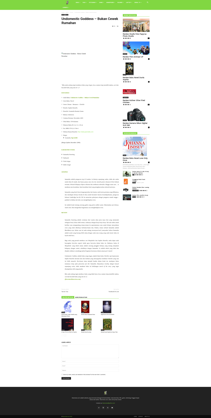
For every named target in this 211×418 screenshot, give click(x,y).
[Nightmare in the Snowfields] (110, 307)
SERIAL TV (137, 2)
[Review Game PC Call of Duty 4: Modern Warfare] (127, 174)
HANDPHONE (110, 2)
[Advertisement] (90, 40)
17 (148, 38)
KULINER (119, 2)
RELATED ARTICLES (67, 297)
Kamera (124, 120)
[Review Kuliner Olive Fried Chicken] (136, 91)
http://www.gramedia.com (85, 132)
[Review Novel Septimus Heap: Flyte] (110, 324)
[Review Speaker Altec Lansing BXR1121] (126, 189)
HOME (135, 416)
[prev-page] (62, 335)
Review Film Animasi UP (133, 57)
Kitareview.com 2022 (67, 416)
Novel (71, 12)
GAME (101, 2)
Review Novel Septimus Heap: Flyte (109, 332)
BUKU (77, 2)
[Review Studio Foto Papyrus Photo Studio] (136, 25)
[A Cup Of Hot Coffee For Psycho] (70, 324)
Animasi (125, 54)
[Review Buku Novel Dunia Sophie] (136, 68)
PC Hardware (135, 190)
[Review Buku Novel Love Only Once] (136, 146)
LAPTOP (128, 2)
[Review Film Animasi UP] (136, 48)
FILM (84, 2)
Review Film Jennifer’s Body (140, 195)
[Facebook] (98, 407)
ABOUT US (147, 416)
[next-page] (65, 335)
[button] (148, 2)
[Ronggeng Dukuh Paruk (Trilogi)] (126, 181)
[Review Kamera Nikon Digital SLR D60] (136, 114)
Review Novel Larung (86, 332)
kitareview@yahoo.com (108, 403)
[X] (107, 407)
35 (148, 104)
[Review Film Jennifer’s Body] (127, 197)
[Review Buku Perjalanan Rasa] (90, 307)
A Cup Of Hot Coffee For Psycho (69, 332)
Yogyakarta (125, 97)
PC (133, 174)
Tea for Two (64, 291)
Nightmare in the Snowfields (107, 314)
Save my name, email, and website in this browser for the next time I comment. (84, 374)
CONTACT (140, 416)
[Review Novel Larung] (90, 324)
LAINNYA (65, 7)
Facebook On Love (114, 291)
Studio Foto (125, 31)
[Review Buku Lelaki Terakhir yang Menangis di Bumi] (70, 307)
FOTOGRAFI (92, 2)
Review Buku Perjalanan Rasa (88, 314)
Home (62, 12)
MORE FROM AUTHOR (81, 297)
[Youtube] (112, 407)
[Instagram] (103, 407)
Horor (134, 197)
